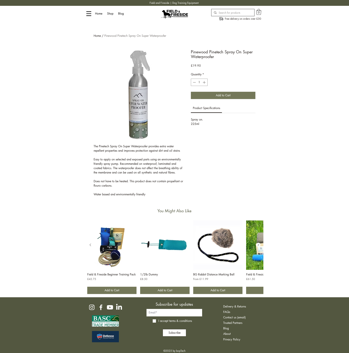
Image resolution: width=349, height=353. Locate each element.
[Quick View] (112, 245)
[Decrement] (193, 82)
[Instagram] (91, 307)
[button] (258, 12)
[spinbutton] (199, 82)
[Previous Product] (90, 245)
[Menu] (88, 13)
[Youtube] (110, 307)
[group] (174, 257)
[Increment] (204, 82)
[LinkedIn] (119, 307)
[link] (206, 108)
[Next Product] (258, 245)
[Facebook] (101, 307)
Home (97, 36)
